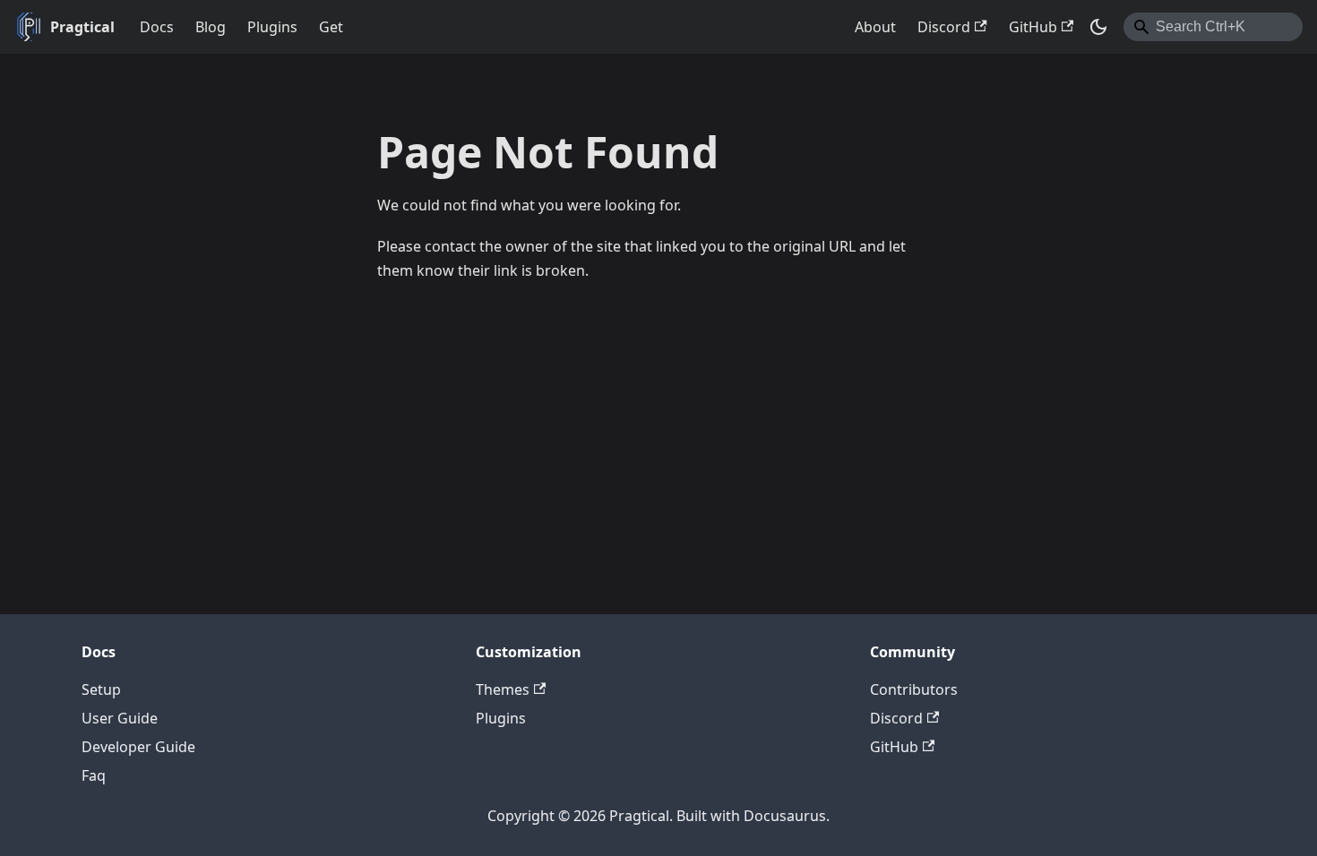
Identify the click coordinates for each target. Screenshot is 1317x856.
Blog (210, 27)
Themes (502, 689)
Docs (157, 27)
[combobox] (1213, 27)
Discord (943, 27)
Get (331, 27)
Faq (94, 775)
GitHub (1033, 27)
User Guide (120, 718)
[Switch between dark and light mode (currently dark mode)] (1098, 27)
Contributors (914, 689)
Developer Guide (138, 747)
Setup (101, 689)
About (875, 27)
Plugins (272, 27)
